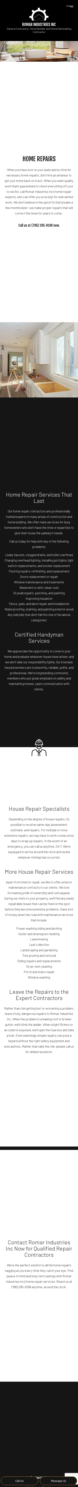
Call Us (19, 1480)
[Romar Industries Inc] (39, 13)
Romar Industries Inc (39, 24)
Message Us (58, 1480)
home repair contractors (29, 511)
